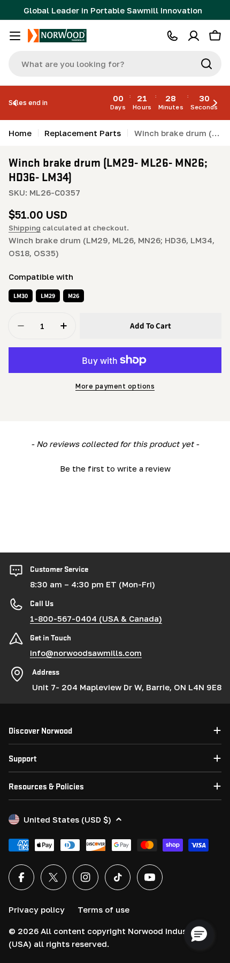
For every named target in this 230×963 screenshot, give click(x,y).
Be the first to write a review (115, 468)
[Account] (193, 35)
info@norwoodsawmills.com (86, 653)
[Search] (206, 63)
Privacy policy (37, 909)
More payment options (115, 386)
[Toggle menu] (15, 35)
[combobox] (115, 64)
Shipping (25, 227)
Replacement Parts (82, 133)
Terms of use (103, 909)
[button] (15, 102)
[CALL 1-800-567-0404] (172, 35)
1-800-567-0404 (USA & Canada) (96, 618)
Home (20, 133)
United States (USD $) (67, 819)
